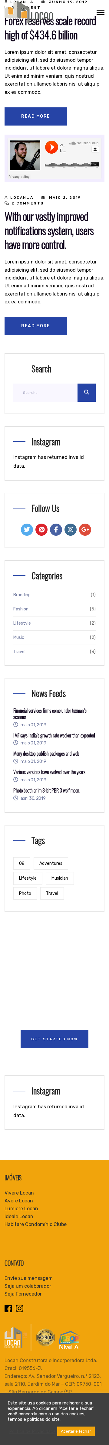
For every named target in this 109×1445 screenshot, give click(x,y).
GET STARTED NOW (54, 1039)
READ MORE (35, 116)
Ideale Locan (19, 1216)
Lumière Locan (21, 1208)
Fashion (20, 609)
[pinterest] (41, 530)
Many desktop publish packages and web (46, 753)
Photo (25, 893)
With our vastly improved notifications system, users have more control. (49, 230)
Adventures (50, 863)
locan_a (21, 197)
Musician (59, 878)
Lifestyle (22, 623)
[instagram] (70, 530)
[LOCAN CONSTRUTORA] (29, 12)
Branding (22, 594)
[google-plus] (85, 530)
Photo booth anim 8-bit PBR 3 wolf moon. (46, 790)
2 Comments (28, 203)
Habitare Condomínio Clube (36, 1224)
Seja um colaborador (28, 1286)
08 (22, 863)
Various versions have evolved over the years (49, 772)
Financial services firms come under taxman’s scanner (50, 714)
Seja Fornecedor (23, 1294)
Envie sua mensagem (29, 1278)
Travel (19, 651)
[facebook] (56, 530)
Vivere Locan (19, 1193)
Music (18, 637)
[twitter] (27, 530)
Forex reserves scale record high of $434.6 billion (50, 27)
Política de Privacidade (32, 1431)
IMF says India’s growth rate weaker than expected (54, 735)
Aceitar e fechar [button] (76, 1431)
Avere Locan (19, 1201)
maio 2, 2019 (65, 197)
